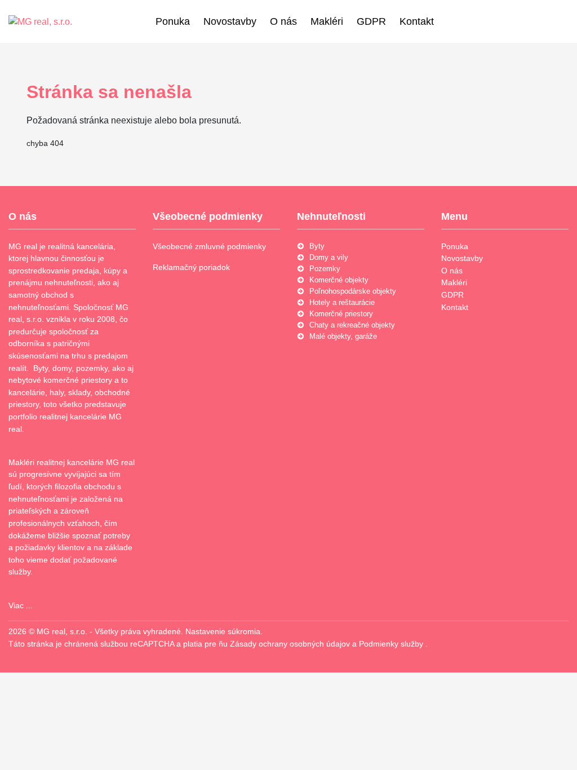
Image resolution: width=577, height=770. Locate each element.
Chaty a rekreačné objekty (352, 325)
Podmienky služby (392, 643)
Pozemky (324, 268)
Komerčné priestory (341, 313)
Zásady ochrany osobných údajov (291, 643)
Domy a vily (328, 257)
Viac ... (20, 605)
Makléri (326, 21)
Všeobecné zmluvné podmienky (209, 246)
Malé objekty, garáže (343, 336)
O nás (283, 21)
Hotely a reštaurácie (342, 302)
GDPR (371, 21)
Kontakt (417, 21)
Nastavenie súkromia (222, 631)
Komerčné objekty (339, 280)
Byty (317, 246)
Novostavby (229, 21)
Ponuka (173, 21)
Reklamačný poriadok (191, 267)
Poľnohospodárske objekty (352, 291)
